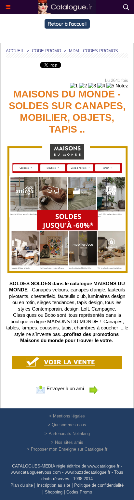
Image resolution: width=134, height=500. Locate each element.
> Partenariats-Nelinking (67, 433)
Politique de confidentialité (99, 485)
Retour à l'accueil (67, 24)
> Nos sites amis (67, 442)
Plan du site (21, 485)
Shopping (53, 492)
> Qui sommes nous (67, 424)
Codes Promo (79, 492)
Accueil (15, 50)
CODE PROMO (46, 50)
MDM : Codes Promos (93, 50)
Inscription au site (53, 485)
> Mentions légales (67, 416)
